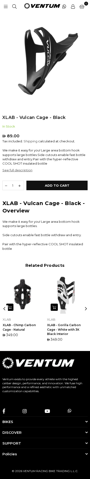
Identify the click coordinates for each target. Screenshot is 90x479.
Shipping (30, 141)
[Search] (14, 6)
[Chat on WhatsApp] (64, 6)
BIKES (7, 421)
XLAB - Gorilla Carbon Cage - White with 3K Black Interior (64, 329)
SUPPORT (11, 443)
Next (86, 308)
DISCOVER (12, 432)
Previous (4, 308)
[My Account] (73, 6)
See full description (17, 170)
